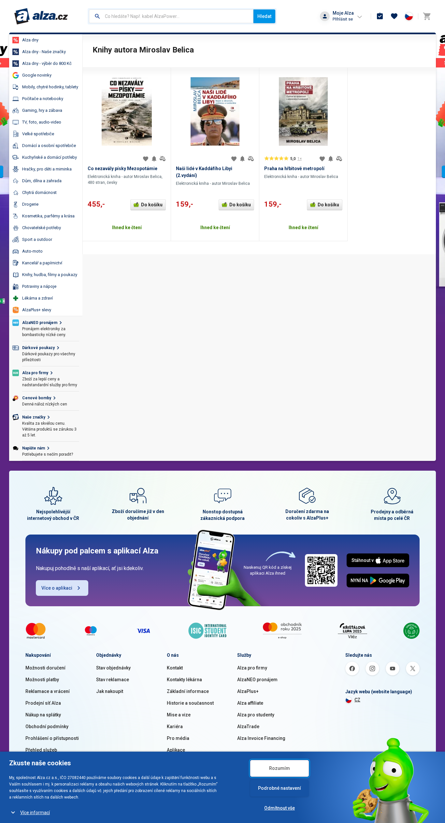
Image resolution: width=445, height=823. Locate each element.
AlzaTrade (248, 726)
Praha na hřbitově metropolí (294, 168)
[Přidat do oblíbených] (145, 158)
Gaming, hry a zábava (42, 110)
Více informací (35, 812)
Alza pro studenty (255, 714)
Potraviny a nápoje (39, 286)
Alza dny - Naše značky (44, 51)
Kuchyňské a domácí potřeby (49, 157)
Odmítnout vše (279, 808)
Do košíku (152, 204)
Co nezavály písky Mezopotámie (122, 168)
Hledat (264, 16)
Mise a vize (179, 714)
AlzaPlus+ (248, 691)
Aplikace (176, 750)
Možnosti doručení (45, 667)
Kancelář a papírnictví (42, 262)
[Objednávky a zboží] (380, 16)
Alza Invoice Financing (261, 738)
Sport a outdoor (37, 239)
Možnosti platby (42, 679)
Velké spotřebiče (38, 133)
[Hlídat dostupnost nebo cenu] (154, 158)
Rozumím (279, 768)
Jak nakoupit (109, 691)
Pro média (178, 738)
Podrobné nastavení (279, 788)
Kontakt (175, 667)
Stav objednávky (113, 667)
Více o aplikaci (56, 588)
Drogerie (30, 204)
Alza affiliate (250, 703)
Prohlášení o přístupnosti (52, 738)
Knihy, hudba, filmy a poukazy (49, 274)
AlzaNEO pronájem (257, 679)
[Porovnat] (162, 158)
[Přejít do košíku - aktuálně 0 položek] (427, 16)
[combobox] (171, 16)
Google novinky (36, 75)
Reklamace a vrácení (47, 691)
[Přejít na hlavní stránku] (41, 16)
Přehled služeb (41, 750)
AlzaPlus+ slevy (36, 309)
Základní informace (188, 691)
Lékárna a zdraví (37, 298)
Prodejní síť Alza (43, 703)
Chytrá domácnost (39, 192)
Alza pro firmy (252, 667)
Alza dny (30, 39)
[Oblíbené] (394, 16)
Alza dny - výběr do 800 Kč (47, 63)
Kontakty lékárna (184, 679)
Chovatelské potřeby (41, 227)
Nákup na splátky (43, 714)
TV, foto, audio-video (41, 122)
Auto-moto (32, 251)
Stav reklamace (112, 679)
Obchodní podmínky (46, 726)
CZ (357, 699)
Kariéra (175, 726)
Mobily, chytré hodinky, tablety (50, 86)
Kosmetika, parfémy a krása (48, 215)
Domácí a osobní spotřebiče (49, 145)
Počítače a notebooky (42, 98)
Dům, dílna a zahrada (42, 180)
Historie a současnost (190, 703)
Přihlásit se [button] (343, 19)
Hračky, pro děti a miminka (47, 169)
